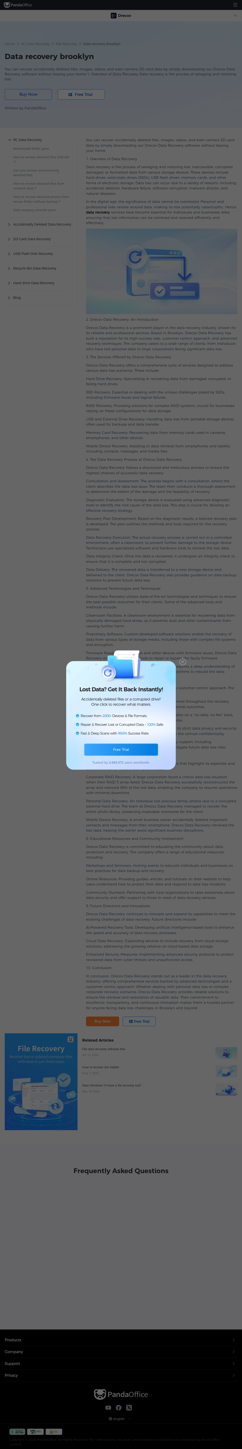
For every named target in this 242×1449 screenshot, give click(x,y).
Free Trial (121, 749)
